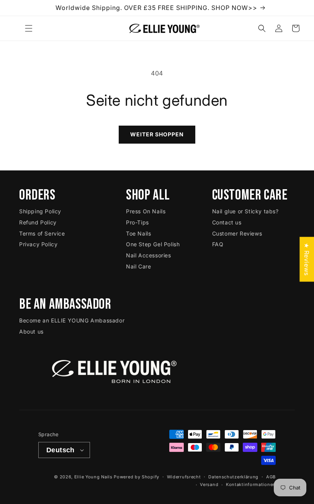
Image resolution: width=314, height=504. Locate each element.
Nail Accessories (148, 255)
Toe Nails (138, 233)
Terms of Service (42, 233)
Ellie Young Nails (93, 476)
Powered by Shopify (136, 476)
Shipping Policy (40, 211)
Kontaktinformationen (251, 484)
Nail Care (138, 266)
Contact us (227, 222)
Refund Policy (38, 222)
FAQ (218, 244)
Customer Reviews (237, 233)
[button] (28, 28)
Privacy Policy (38, 244)
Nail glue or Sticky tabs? (245, 211)
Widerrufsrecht (184, 476)
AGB (271, 476)
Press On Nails (145, 211)
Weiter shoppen (157, 134)
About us (31, 331)
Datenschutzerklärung (233, 476)
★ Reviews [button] (307, 259)
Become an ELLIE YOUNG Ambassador (71, 320)
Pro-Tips (137, 222)
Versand (209, 484)
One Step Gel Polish (153, 244)
